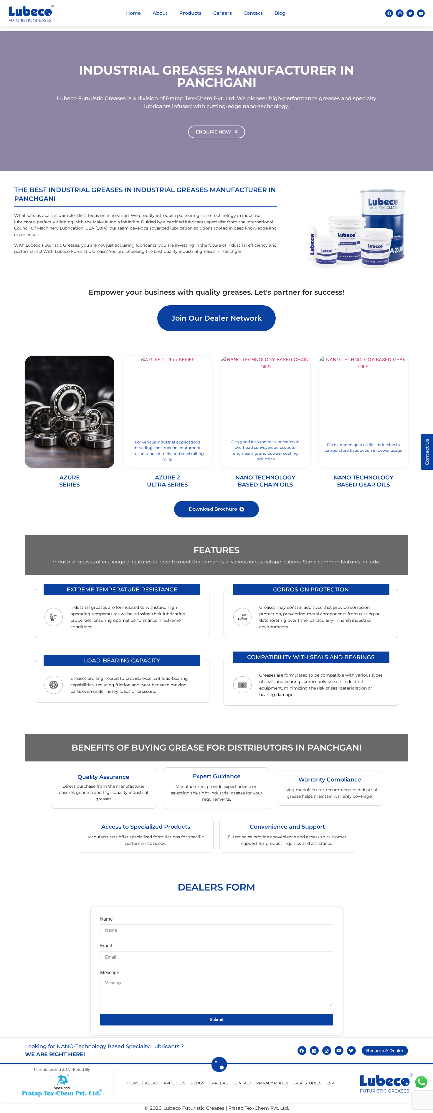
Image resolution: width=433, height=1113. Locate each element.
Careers (222, 13)
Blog (280, 13)
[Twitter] (410, 13)
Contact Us (427, 451)
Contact (253, 13)
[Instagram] (400, 13)
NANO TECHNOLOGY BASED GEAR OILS (363, 481)
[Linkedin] (314, 1050)
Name (106, 919)
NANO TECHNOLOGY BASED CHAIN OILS (265, 481)
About (160, 13)
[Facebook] (389, 13)
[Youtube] (421, 13)
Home (133, 13)
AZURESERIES (69, 481)
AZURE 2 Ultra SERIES (167, 481)
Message (109, 972)
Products (190, 13)
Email (106, 946)
